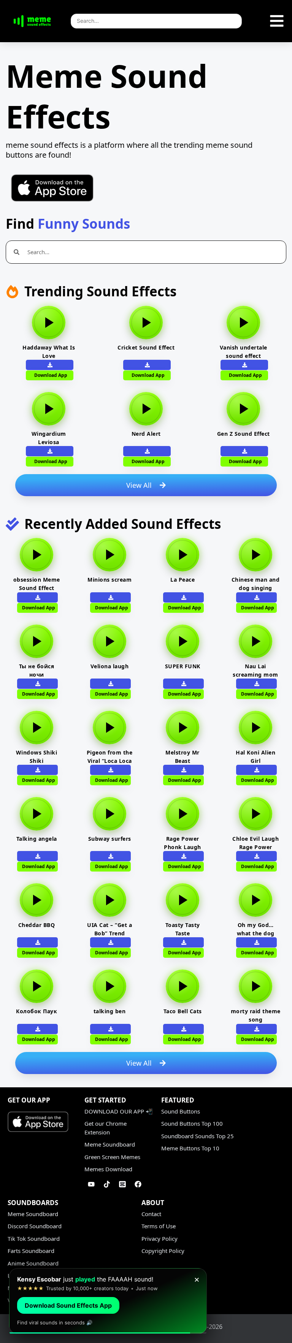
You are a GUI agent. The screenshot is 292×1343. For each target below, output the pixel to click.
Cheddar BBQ (36, 925)
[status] (108, 1301)
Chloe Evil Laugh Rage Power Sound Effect (255, 847)
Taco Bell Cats (182, 1011)
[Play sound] (48, 322)
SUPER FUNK (182, 666)
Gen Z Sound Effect (243, 433)
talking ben (110, 1011)
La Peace (182, 579)
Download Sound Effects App (68, 1305)
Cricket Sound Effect (146, 347)
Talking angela (36, 838)
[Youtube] (91, 1184)
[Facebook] (138, 1184)
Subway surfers (109, 838)
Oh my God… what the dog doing (256, 933)
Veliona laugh (109, 666)
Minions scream (109, 579)
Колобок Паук (36, 1011)
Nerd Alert (146, 433)
